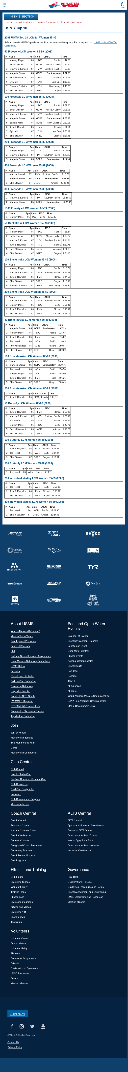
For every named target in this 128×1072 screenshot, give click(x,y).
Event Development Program (83, 640)
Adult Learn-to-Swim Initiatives (84, 845)
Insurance (16, 794)
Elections (15, 953)
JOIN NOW (17, 1014)
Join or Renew (18, 732)
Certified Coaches (20, 840)
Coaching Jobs (18, 860)
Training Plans (18, 892)
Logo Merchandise (20, 691)
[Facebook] (12, 1026)
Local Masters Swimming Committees (30, 661)
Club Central (17, 769)
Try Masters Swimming (23, 716)
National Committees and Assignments (31, 656)
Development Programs (23, 641)
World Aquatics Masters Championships (88, 696)
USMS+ (15, 747)
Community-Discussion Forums (27, 711)
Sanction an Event (77, 646)
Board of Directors (20, 646)
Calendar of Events (78, 636)
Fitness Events (75, 656)
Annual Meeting (19, 943)
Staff (13, 651)
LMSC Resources (20, 973)
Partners (15, 671)
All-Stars (72, 690)
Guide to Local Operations (24, 968)
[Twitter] (32, 1026)
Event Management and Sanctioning (87, 892)
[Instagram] (21, 1026)
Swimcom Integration (22, 902)
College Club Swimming (23, 681)
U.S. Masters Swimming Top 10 (48, 22)
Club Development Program (25, 799)
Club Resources (19, 784)
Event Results (75, 666)
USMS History (18, 666)
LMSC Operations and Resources (85, 896)
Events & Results (21, 22)
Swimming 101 (18, 912)
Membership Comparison (24, 752)
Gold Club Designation (22, 789)
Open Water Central (78, 650)
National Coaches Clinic (23, 830)
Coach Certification (21, 835)
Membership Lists (20, 804)
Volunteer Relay (19, 948)
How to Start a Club (21, 774)
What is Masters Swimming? (25, 631)
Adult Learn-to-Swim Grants (82, 835)
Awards (15, 978)
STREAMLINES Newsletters (25, 706)
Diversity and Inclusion (22, 676)
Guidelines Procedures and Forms (86, 886)
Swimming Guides (20, 882)
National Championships (80, 660)
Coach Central (18, 820)
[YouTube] (42, 1026)
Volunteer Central (20, 938)
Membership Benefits (22, 737)
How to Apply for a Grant (81, 840)
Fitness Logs (17, 896)
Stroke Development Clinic (81, 706)
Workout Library (19, 886)
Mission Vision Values (22, 636)
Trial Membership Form (23, 742)
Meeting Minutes (76, 902)
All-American (74, 686)
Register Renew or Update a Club (28, 779)
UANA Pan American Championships (87, 700)
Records (72, 676)
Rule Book (73, 876)
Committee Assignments (23, 958)
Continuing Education (22, 850)
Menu (5, 7)
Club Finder (17, 876)
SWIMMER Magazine (22, 701)
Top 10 (71, 680)
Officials (15, 963)
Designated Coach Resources (26, 845)
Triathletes (16, 922)
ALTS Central (75, 820)
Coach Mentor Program (23, 855)
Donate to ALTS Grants (23, 696)
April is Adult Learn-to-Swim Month (86, 825)
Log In (122, 7)
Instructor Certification (79, 850)
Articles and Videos (21, 906)
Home (7, 22)
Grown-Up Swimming (22, 686)
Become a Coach (20, 825)
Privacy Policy (15, 1047)
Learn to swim (18, 916)
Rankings (72, 670)
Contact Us (13, 1042)
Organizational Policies (80, 882)
